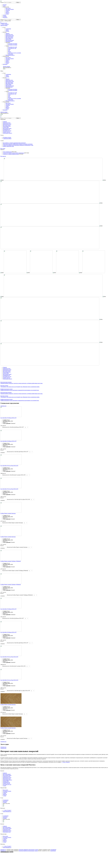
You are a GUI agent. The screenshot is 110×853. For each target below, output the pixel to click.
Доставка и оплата (10, 9)
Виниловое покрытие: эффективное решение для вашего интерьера (17, 144)
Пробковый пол (9, 41)
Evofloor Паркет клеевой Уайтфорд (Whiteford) (11, 561)
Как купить (8, 8)
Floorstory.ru (3, 849)
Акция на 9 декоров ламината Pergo (11, 154)
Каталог (5, 4)
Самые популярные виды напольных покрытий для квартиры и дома (18, 145)
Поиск (18, 2)
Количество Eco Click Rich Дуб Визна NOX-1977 (13, 427)
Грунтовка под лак (12, 48)
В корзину (11, 851)
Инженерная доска (10, 35)
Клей (9, 49)
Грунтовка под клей (12, 47)
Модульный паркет (10, 40)
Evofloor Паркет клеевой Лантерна (8, 513)
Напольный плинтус (10, 55)
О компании (8, 28)
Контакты (5, 17)
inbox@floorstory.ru (7, 811)
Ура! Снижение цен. (7, 151)
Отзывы (5, 16)
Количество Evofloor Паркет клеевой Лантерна (12, 522)
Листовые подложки (12, 43)
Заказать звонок (4, 25)
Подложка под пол (7, 130)
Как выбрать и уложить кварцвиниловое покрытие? (14, 142)
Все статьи (3, 148)
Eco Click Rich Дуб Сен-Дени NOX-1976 (9, 465)
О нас (4, 5)
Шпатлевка (10, 53)
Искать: (2, 2)
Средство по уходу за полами (14, 52)
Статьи (7, 13)
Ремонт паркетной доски (8, 146)
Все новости (3, 156)
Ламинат (7, 33)
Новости (7, 12)
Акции (4, 15)
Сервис (7, 11)
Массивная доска (9, 37)
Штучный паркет (9, 36)
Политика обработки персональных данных (28, 849)
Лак (9, 50)
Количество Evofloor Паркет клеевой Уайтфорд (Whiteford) (15, 570)
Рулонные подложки (12, 44)
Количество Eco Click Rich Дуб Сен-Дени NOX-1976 (13, 475)
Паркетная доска (9, 34)
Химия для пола (6, 131)
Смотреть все (3, 405)
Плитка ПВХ (8, 39)
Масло (9, 51)
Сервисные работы (7, 138)
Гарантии (8, 10)
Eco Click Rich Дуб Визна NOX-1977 (8, 417)
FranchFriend (53, 849)
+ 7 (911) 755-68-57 (5, 24)
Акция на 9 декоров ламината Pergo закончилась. (13, 152)
